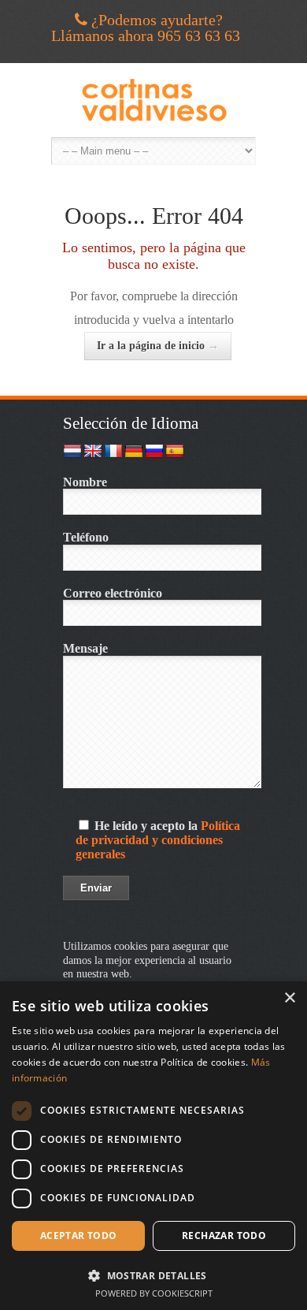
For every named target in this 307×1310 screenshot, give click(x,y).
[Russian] (154, 452)
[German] (133, 452)
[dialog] (153, 1145)
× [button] (289, 998)
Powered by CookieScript (154, 1293)
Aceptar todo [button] (78, 1235)
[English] (92, 452)
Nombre (85, 482)
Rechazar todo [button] (224, 1235)
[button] (153, 1274)
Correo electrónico (112, 593)
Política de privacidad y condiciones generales (158, 839)
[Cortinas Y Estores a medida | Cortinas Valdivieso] (153, 100)
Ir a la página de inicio (158, 346)
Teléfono (86, 537)
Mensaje (85, 648)
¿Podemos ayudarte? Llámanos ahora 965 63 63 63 (145, 27)
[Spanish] (174, 452)
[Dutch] (72, 452)
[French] (113, 452)
